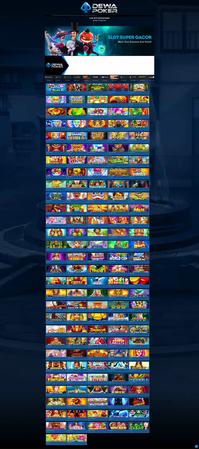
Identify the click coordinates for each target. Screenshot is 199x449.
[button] (153, 77)
